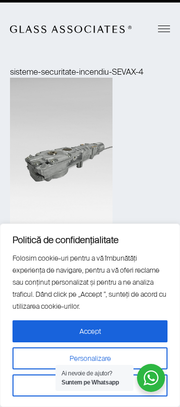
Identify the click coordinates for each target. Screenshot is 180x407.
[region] (90, 315)
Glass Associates (71, 29)
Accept (90, 331)
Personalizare (90, 358)
